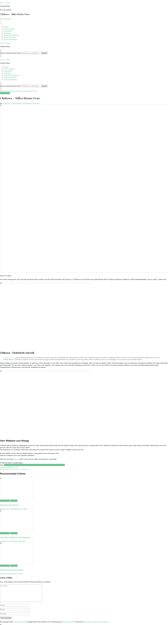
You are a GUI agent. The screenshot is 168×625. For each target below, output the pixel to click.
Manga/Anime (5, 93)
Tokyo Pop (55, 465)
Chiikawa (7, 465)
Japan (16, 465)
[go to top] (0, 624)
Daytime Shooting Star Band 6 (11, 570)
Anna (4, 103)
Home (6, 27)
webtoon (62, 465)
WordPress (88, 622)
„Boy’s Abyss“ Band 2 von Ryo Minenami (15, 537)
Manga (16, 459)
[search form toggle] (0, 50)
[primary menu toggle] (0, 21)
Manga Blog (27, 465)
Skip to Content (5, 19)
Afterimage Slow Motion (9, 505)
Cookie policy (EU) (10, 37)
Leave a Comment (33, 103)
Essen (12, 465)
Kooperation (8, 31)
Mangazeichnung (38, 465)
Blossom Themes (68, 622)
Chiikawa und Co (9, 357)
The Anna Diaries (5, 3)
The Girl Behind (9, 29)
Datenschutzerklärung (11, 35)
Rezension (47, 465)
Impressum (8, 33)
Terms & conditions (10, 39)
